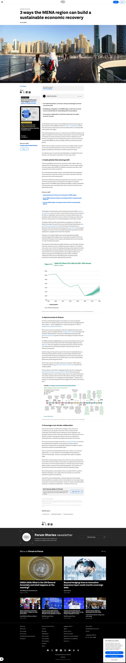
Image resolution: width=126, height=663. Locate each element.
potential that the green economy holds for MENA (55, 372)
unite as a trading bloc (71, 125)
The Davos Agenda (47, 88)
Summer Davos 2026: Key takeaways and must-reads (93, 611)
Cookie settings (114, 659)
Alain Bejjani (23, 86)
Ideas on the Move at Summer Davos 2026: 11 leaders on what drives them (28, 612)
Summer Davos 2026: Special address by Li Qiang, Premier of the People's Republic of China (73, 612)
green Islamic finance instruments (64, 364)
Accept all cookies (114, 656)
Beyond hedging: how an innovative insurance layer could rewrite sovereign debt (83, 585)
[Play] (44, 96)
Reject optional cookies (114, 652)
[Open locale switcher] (1, 659)
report (46, 344)
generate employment (48, 335)
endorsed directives (70, 441)
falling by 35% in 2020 (69, 331)
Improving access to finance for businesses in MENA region (59, 195)
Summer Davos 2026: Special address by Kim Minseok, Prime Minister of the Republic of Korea (51, 612)
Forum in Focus (25, 9)
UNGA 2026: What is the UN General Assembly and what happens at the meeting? (37, 585)
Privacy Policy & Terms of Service (63, 654)
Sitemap (63, 657)
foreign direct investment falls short (52, 326)
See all (103, 551)
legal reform (72, 228)
